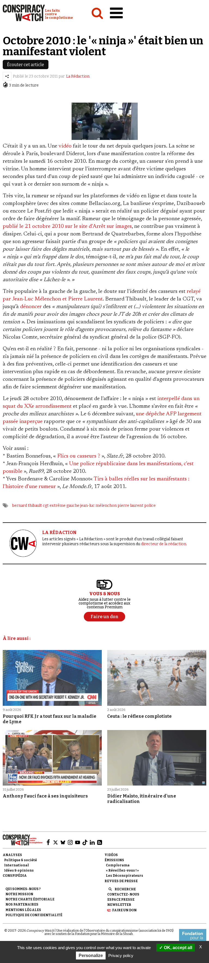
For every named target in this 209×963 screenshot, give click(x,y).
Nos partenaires (21, 904)
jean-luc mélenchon (98, 505)
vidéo (65, 146)
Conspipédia (15, 876)
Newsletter (119, 905)
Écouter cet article (25, 64)
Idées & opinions (19, 870)
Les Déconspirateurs (124, 876)
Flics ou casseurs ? (78, 456)
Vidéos (111, 855)
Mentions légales (23, 910)
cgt (46, 505)
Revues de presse (121, 881)
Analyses (12, 855)
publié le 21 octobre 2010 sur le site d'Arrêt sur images (67, 226)
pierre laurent (130, 505)
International (16, 865)
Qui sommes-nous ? (23, 889)
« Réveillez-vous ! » (122, 870)
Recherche (125, 889)
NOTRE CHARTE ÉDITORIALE (29, 899)
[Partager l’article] (7, 76)
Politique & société (20, 860)
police (150, 505)
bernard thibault (27, 505)
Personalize (91, 955)
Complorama (118, 865)
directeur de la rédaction (163, 544)
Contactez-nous (123, 894)
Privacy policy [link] (120, 955)
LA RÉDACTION (59, 532)
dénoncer (31, 306)
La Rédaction (78, 76)
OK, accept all (177, 947)
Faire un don (124, 910)
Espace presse (120, 899)
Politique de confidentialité (33, 915)
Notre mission (19, 894)
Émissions (114, 860)
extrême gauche (64, 505)
